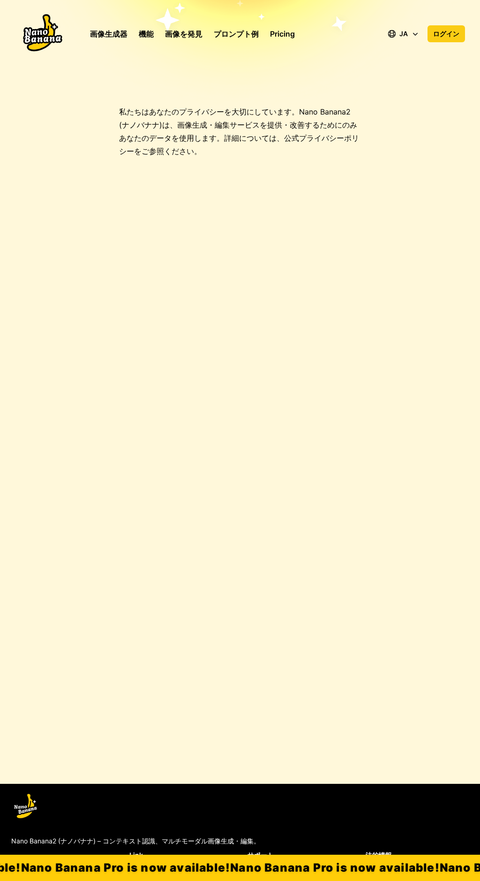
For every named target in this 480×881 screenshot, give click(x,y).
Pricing (282, 33)
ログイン (446, 34)
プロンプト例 (236, 33)
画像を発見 (183, 33)
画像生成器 (109, 33)
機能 (146, 33)
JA (403, 34)
